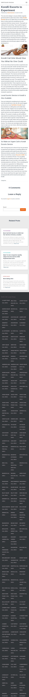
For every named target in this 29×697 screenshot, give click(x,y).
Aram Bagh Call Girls (5, 382)
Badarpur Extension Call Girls (13, 457)
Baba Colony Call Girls (23, 442)
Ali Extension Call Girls (6, 332)
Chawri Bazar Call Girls (14, 633)
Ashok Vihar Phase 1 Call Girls (23, 397)
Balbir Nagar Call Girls (14, 488)
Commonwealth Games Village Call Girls (24, 668)
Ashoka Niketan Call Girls (5, 413)
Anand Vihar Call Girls (5, 357)
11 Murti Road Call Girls (6, 301)
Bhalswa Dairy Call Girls (6, 559)
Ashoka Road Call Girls (14, 412)
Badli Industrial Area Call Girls (14, 466)
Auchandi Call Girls (6, 426)
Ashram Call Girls (23, 412)
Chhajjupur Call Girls (23, 633)
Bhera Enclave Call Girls (24, 567)
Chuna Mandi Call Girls (5, 665)
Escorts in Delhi (20, 155)
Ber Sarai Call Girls (23, 530)
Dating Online (6, 276)
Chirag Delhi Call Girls (5, 649)
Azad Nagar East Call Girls (14, 435)
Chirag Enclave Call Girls (14, 650)
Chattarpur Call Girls (14, 625)
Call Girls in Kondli (16, 105)
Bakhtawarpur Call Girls (15, 482)
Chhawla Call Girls (14, 641)
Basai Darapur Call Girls (6, 508)
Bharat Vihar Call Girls (5, 567)
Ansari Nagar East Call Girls (23, 367)
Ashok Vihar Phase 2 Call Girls (5, 405)
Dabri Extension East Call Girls (22, 686)
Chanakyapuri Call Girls (23, 609)
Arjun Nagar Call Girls (23, 382)
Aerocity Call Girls (23, 310)
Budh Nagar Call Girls (23, 589)
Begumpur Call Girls (22, 524)
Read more (16, 243)
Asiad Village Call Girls (5, 420)
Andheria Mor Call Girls (23, 357)
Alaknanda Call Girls (22, 324)
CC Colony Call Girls (22, 603)
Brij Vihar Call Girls (6, 589)
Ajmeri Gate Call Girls (23, 318)
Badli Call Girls (5, 464)
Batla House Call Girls (23, 508)
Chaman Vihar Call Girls (6, 609)
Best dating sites (8, 278)
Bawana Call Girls (5, 514)
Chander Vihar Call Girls (24, 617)
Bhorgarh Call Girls (22, 573)
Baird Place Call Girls (23, 474)
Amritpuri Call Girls (13, 346)
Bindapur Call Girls (15, 581)
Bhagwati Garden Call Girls (5, 539)
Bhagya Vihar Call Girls (23, 538)
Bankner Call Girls (5, 500)
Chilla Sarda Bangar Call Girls (23, 642)
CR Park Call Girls (14, 676)
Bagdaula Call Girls (23, 464)
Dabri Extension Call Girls (13, 685)
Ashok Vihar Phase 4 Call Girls (23, 405)
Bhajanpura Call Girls (14, 548)
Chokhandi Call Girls (22, 657)
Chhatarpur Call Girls (5, 641)
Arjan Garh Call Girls (14, 382)
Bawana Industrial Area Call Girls (22, 516)
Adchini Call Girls (14, 310)
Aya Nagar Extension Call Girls (22, 427)
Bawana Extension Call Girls (13, 515)
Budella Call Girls (14, 589)
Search (4, 207)
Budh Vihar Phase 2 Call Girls (14, 596)
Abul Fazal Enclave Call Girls (14, 303)
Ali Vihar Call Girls (14, 332)
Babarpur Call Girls (15, 448)
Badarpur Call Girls (6, 456)
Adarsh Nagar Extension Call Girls (6, 311)
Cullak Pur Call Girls (23, 676)
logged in (9, 198)
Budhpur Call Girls (23, 595)
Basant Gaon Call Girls (14, 508)
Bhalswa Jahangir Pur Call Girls (14, 560)
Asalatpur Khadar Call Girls (14, 389)
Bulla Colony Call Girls (6, 603)
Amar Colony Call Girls (14, 338)
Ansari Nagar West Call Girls (5, 375)
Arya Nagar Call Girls (5, 387)
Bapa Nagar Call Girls (14, 500)
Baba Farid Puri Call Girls (5, 449)
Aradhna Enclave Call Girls (14, 375)
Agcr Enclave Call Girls (14, 318)
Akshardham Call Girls (14, 324)
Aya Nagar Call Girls (13, 426)
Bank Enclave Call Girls (23, 494)
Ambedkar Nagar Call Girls (23, 339)
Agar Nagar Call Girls (5, 318)
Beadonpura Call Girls (5, 524)
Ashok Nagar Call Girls (5, 396)
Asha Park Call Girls (24, 387)
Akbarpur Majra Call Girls (5, 325)
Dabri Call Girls (5, 684)
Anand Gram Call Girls (23, 346)
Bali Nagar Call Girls (22, 488)
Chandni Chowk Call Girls (5, 626)
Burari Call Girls (14, 603)
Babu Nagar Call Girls (23, 448)
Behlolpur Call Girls (5, 530)
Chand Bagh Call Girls (5, 617)
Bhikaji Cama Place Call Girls (5, 574)
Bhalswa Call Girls (23, 548)
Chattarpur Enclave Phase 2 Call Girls (6, 634)
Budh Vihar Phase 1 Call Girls (5, 596)
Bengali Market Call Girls (14, 531)
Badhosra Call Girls (24, 456)
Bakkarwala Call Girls (23, 482)
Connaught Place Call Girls (5, 677)
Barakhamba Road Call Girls (23, 501)
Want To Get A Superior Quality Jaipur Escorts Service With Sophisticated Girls (12, 256)
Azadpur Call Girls (5, 442)
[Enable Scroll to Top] (26, 694)
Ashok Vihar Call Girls (14, 396)
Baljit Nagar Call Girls (5, 494)
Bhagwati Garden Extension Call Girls (13, 540)
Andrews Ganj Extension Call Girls (15, 367)
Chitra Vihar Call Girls (23, 649)
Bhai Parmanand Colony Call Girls (5, 551)
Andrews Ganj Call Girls (6, 365)
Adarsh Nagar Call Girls (23, 302)
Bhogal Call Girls (14, 573)
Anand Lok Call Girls (5, 352)
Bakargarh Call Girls (5, 482)
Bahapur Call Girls (5, 474)
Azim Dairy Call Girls (13, 442)
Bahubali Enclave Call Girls (14, 476)
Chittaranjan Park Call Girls (14, 659)
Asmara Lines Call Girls (14, 420)
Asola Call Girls (22, 420)
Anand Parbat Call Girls (23, 352)
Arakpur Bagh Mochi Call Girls (23, 375)
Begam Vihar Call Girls (14, 524)
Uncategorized (6, 230)
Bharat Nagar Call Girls (23, 559)
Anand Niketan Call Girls (15, 352)
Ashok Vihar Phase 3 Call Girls (14, 405)
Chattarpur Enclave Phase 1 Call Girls (24, 626)
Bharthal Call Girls (15, 567)
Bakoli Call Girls (5, 488)
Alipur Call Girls (23, 332)
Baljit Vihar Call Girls (14, 494)
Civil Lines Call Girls (13, 665)
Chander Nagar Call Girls (14, 618)
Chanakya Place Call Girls (14, 610)
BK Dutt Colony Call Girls (23, 582)
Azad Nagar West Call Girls (23, 435)
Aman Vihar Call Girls (5, 338)
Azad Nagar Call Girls (5, 434)
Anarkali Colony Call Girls (14, 359)
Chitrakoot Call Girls (5, 657)
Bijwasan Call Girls (6, 581)
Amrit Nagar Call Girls (5, 346)
